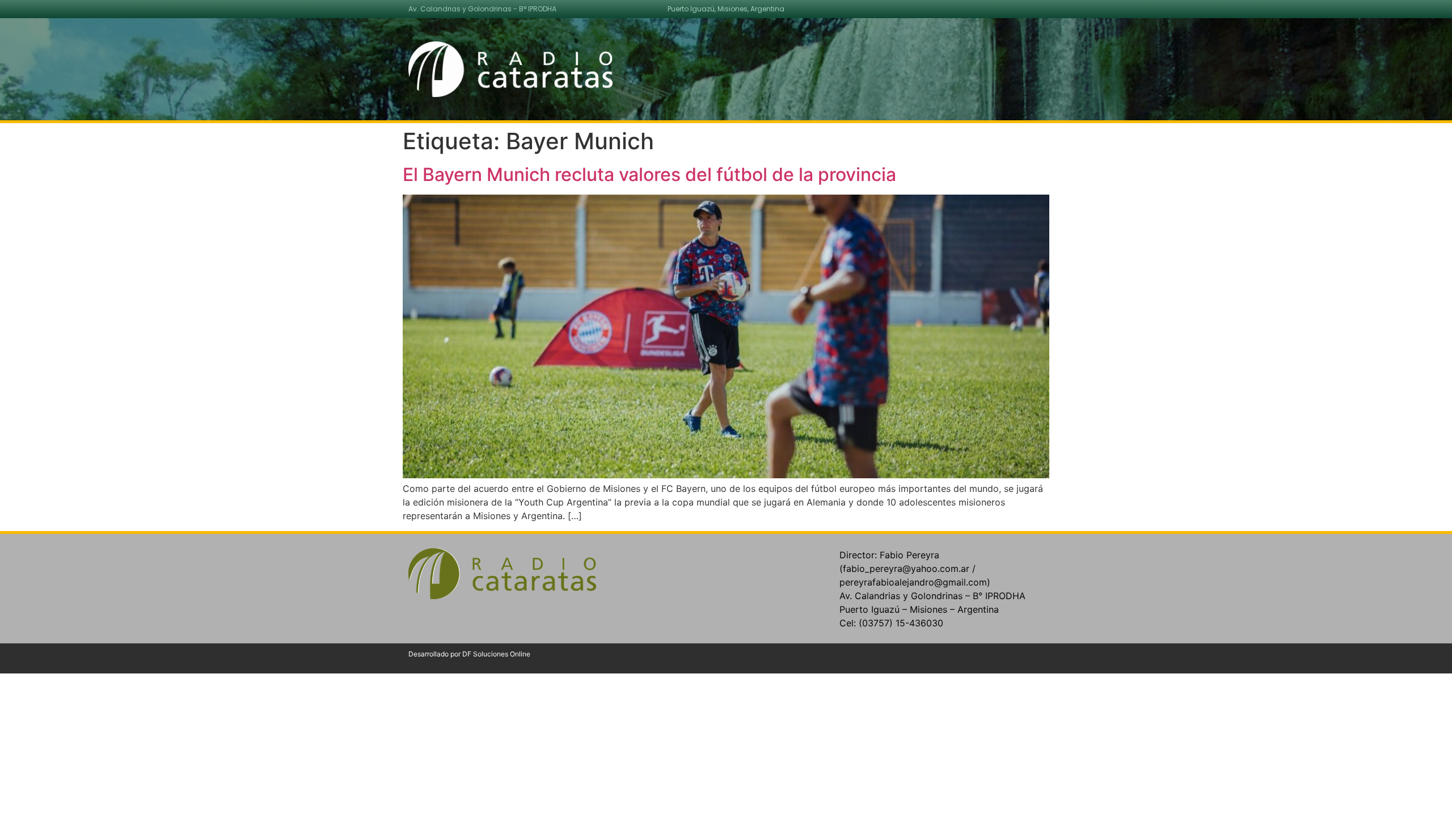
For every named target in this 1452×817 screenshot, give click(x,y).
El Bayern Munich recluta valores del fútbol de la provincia (649, 174)
